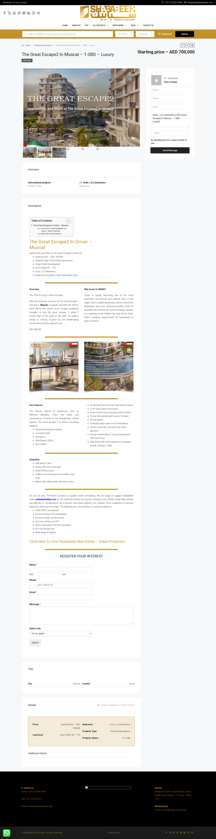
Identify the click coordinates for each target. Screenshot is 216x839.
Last (64, 574)
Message (35, 604)
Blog (133, 25)
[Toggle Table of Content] (67, 221)
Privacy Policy (114, 833)
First (31, 574)
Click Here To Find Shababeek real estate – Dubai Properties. (53, 230)
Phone (32, 580)
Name (33, 564)
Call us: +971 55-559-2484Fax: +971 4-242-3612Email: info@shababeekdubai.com (37, 797)
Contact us (148, 25)
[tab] (129, 79)
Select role (35, 628)
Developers (118, 25)
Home (65, 25)
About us (76, 25)
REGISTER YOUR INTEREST (51, 234)
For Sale (27, 60)
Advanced (166, 34)
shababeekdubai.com (46, 499)
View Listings (170, 82)
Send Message (170, 150)
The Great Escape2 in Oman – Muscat (50, 225)
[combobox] (124, 34)
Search (184, 34)
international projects (43, 45)
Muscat (44, 305)
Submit (35, 642)
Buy (86, 25)
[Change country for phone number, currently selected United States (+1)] (32, 585)
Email (33, 592)
